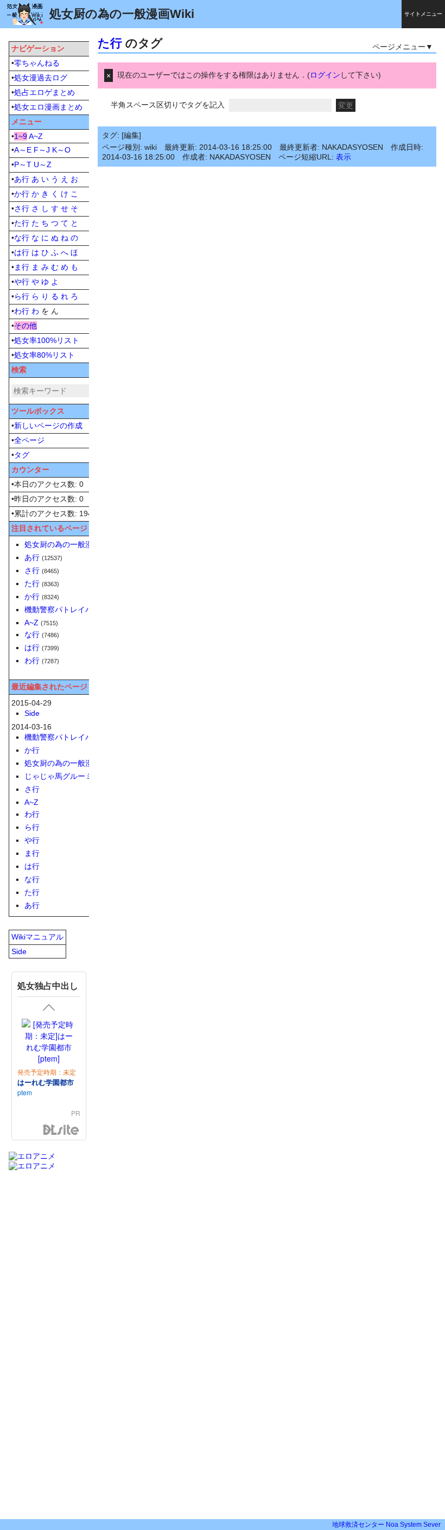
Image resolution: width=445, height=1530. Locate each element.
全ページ (29, 440)
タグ (21, 454)
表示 (343, 157)
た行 (110, 43)
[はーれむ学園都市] (48, 1041)
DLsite (61, 1130)
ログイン (325, 75)
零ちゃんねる (37, 63)
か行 (21, 193)
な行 (21, 237)
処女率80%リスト (44, 355)
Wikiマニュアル (37, 936)
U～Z (43, 164)
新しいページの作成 (48, 425)
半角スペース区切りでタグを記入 (168, 104)
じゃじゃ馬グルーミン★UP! (72, 776)
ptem (24, 1092)
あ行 (21, 179)
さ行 (21, 208)
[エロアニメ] (32, 1156)
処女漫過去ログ (40, 77)
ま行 (21, 267)
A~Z (36, 136)
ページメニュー (398, 46)
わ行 (21, 311)
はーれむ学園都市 (45, 1082)
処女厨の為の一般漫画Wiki (69, 544)
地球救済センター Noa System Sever (386, 1524)
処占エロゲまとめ (44, 92)
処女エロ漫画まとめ (48, 107)
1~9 (20, 136)
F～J (42, 149)
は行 (21, 252)
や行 (21, 281)
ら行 (21, 296)
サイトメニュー (423, 14)
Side (32, 713)
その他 (25, 325)
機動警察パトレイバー (62, 609)
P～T (22, 164)
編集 (131, 135)
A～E (22, 149)
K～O (61, 149)
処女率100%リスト (46, 340)
